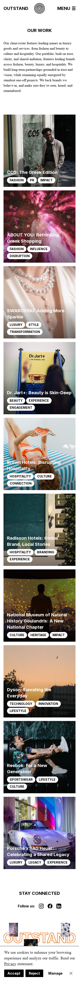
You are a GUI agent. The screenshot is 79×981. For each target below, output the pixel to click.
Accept (13, 973)
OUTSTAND (16, 8)
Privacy (10, 964)
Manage (55, 973)
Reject (34, 973)
